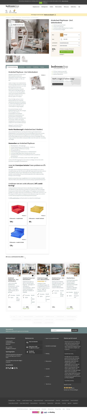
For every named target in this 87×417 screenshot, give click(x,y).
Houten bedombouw (34, 403)
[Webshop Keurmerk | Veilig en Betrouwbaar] (36, 412)
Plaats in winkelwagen (67, 52)
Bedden (51, 7)
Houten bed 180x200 (74, 400)
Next (47, 37)
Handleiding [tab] (35, 67)
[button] (73, 49)
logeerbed (69, 403)
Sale (79, 7)
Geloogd (65, 35)
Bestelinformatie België (51, 346)
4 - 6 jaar (19, 316)
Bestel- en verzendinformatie (52, 338)
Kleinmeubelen (58, 7)
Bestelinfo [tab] (29, 67)
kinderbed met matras (38, 319)
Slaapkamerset (36, 7)
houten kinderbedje (39, 316)
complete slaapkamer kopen (27, 400)
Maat (53, 39)
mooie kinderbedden (70, 319)
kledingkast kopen (11, 400)
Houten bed (58, 400)
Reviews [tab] (42, 67)
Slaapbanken (75, 403)
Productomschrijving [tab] (12, 67)
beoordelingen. (74, 390)
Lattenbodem (54, 43)
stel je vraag (32, 352)
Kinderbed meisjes (28, 319)
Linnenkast (64, 403)
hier (30, 138)
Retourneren (48, 361)
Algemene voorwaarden (34, 409)
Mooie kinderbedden (38, 323)
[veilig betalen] (48, 412)
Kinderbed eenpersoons (71, 316)
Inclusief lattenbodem (64, 43)
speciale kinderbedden (48, 323)
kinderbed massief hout (17, 319)
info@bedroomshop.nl (11, 349)
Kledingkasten (45, 7)
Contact (47, 376)
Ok (41, 3)
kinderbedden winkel (49, 319)
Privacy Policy (58, 409)
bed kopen (18, 400)
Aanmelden (74, 330)
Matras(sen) (54, 45)
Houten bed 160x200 (65, 400)
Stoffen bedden (57, 403)
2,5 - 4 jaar (13, 316)
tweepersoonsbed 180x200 (49, 400)
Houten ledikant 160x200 (24, 403)
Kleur (53, 35)
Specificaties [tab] (21, 67)
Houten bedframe (42, 403)
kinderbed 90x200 (60, 316)
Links (64, 409)
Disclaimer (44, 409)
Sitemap (68, 409)
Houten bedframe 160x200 (13, 403)
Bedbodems (73, 7)
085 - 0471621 (9, 347)
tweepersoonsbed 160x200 (38, 400)
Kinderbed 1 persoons (50, 316)
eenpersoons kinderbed (28, 316)
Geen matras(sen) (63, 45)
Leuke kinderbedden (60, 319)
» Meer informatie (65, 1)
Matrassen (66, 7)
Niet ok (45, 3)
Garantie (48, 369)
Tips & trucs (48, 384)
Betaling (47, 354)
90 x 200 (65, 39)
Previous (7, 37)
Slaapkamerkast (50, 403)
